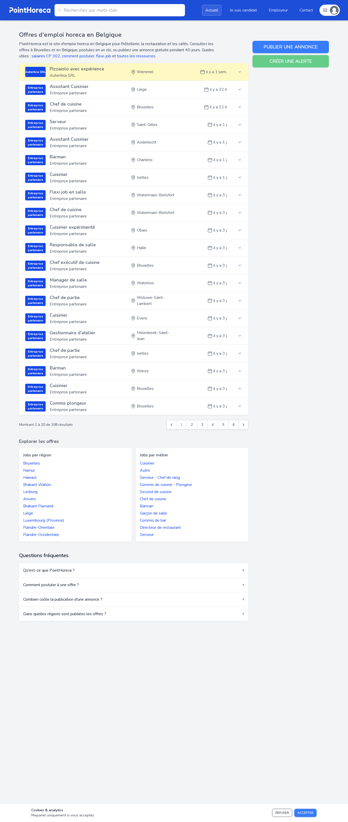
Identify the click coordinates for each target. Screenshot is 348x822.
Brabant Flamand (38, 506)
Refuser (282, 813)
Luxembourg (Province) (43, 520)
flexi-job (103, 56)
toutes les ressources (136, 56)
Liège (28, 513)
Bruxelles (31, 463)
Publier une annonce (291, 47)
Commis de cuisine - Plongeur (166, 484)
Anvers (29, 499)
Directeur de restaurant (160, 527)
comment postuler (78, 56)
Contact (306, 10)
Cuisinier (147, 463)
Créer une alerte (291, 61)
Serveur (147, 534)
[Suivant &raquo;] (243, 425)
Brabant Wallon (37, 484)
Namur (29, 470)
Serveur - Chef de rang (160, 477)
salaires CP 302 (46, 56)
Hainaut (30, 477)
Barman (146, 506)
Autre (145, 470)
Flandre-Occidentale (41, 534)
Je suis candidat (243, 10)
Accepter (305, 813)
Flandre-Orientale (39, 527)
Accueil (211, 10)
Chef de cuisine (153, 499)
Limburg (30, 492)
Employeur (278, 10)
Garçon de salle (153, 513)
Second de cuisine (155, 492)
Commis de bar (153, 520)
